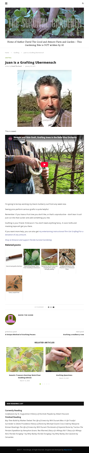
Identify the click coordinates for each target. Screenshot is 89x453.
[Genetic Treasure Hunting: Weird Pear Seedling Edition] (24, 359)
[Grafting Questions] (64, 359)
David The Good (17, 66)
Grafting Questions (64, 375)
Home (7, 53)
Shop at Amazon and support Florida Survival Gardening (28, 240)
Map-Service (68, 450)
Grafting (16, 53)
